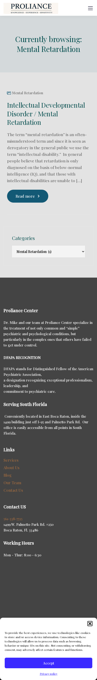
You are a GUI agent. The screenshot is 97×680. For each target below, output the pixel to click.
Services (11, 460)
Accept (48, 663)
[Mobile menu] (90, 8)
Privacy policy (48, 674)
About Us (12, 467)
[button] (90, 623)
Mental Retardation (27, 93)
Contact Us (13, 490)
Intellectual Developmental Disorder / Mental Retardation (46, 113)
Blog (8, 475)
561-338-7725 (13, 518)
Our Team (12, 482)
